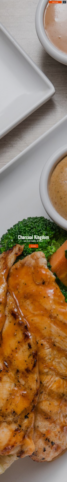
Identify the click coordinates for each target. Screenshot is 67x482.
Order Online (55, 2)
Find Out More (33, 246)
